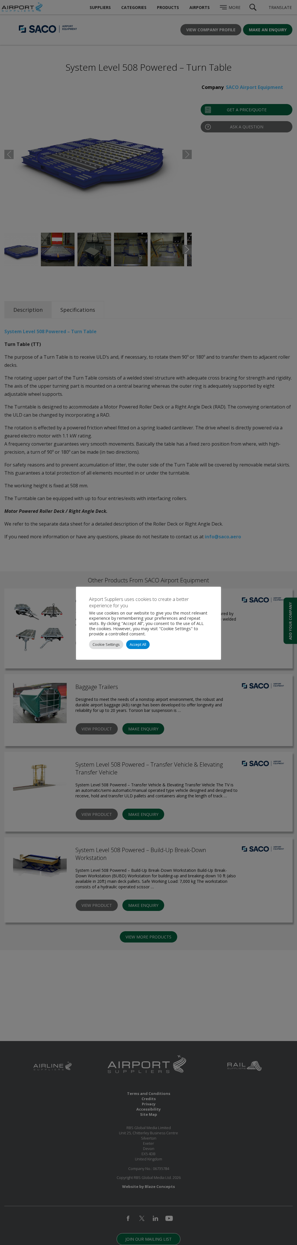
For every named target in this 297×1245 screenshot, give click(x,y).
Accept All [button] (138, 644)
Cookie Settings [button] (106, 644)
